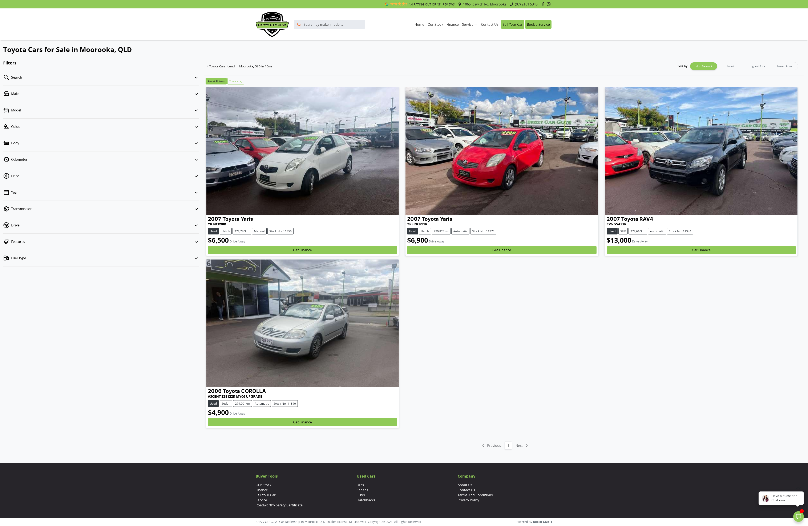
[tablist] (744, 66)
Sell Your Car (513, 24)
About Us (465, 485)
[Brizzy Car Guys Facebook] (544, 4)
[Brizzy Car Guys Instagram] (549, 4)
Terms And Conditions (475, 495)
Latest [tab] (730, 66)
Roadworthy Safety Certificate (279, 505)
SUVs (361, 495)
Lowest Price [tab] (784, 66)
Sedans (362, 490)
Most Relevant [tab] (703, 66)
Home (419, 24)
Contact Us (489, 24)
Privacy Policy (468, 500)
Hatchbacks (366, 500)
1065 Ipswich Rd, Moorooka (484, 4)
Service (467, 24)
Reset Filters (216, 81)
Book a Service (538, 24)
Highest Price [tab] (757, 66)
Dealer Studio (542, 522)
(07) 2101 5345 (526, 4)
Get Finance (302, 250)
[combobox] (329, 24)
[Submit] (299, 24)
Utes (360, 485)
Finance (453, 24)
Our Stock (435, 24)
